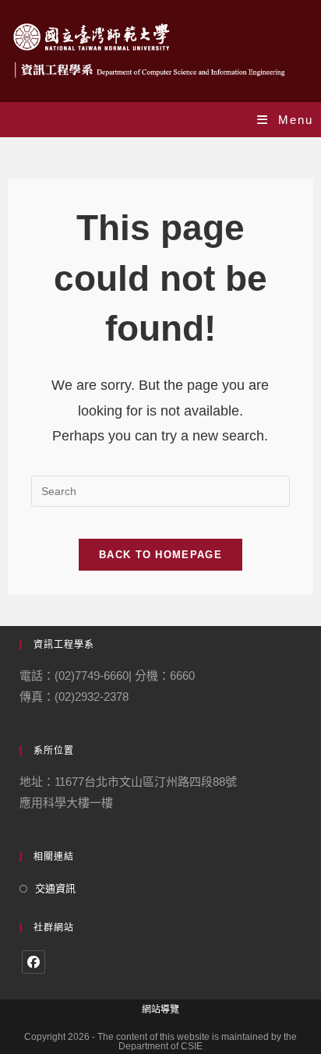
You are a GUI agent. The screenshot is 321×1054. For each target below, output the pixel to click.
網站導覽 (160, 1009)
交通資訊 (55, 888)
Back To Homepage (160, 555)
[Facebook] (33, 962)
